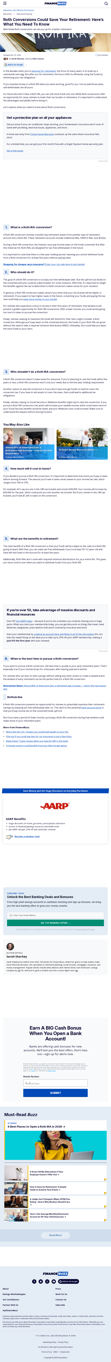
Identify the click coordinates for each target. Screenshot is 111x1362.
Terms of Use (47, 1352)
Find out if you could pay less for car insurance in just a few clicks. (39, 736)
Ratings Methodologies (14, 1294)
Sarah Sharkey (16, 956)
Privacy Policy (63, 1342)
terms (92, 929)
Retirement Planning (24, 14)
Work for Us (61, 1294)
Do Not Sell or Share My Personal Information (55, 1347)
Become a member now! (27, 836)
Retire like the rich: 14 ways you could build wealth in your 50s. (37, 731)
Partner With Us (10, 1305)
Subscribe (60, 1305)
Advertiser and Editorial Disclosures (18, 10)
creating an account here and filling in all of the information (64, 634)
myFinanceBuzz (10, 1310)
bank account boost (91, 707)
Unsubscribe (65, 1352)
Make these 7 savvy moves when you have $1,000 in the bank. (37, 741)
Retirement (7, 14)
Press (58, 1288)
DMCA (55, 1352)
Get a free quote (15, 150)
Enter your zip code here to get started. (44, 264)
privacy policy (82, 929)
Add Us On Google (15, 65)
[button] (4, 3)
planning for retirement (44, 71)
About (6, 1288)
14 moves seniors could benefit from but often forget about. (36, 745)
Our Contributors (11, 1299)
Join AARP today (24, 621)
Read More (55, 1235)
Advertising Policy (49, 1342)
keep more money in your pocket (40, 299)
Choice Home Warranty (42, 134)
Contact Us (61, 1299)
